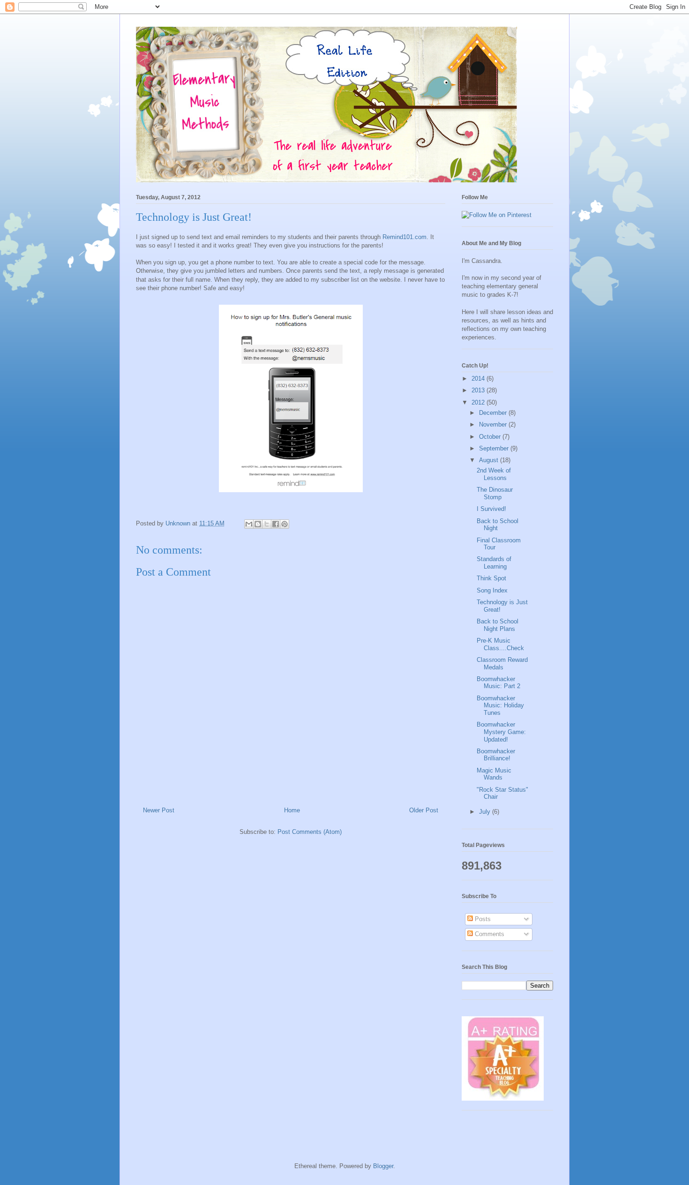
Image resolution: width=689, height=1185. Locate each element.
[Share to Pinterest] (284, 524)
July (485, 811)
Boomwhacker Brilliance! (496, 755)
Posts (482, 918)
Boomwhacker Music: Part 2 (498, 682)
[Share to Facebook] (275, 524)
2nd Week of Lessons (494, 474)
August (489, 460)
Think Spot (491, 578)
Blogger (383, 1166)
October (490, 436)
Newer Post (158, 810)
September (494, 448)
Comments (488, 934)
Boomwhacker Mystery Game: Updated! (501, 731)
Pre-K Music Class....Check (500, 644)
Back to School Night (497, 525)
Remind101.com (404, 236)
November (494, 424)
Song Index (492, 590)
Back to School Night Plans (497, 625)
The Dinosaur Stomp (495, 493)
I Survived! (491, 508)
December (494, 412)
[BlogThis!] (257, 524)
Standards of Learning (494, 562)
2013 (479, 390)
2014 (479, 378)
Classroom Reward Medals (502, 663)
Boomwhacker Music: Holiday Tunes (500, 705)
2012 (479, 402)
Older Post (423, 810)
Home (292, 810)
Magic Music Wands (494, 774)
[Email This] (249, 524)
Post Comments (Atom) (309, 831)
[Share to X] (266, 524)
